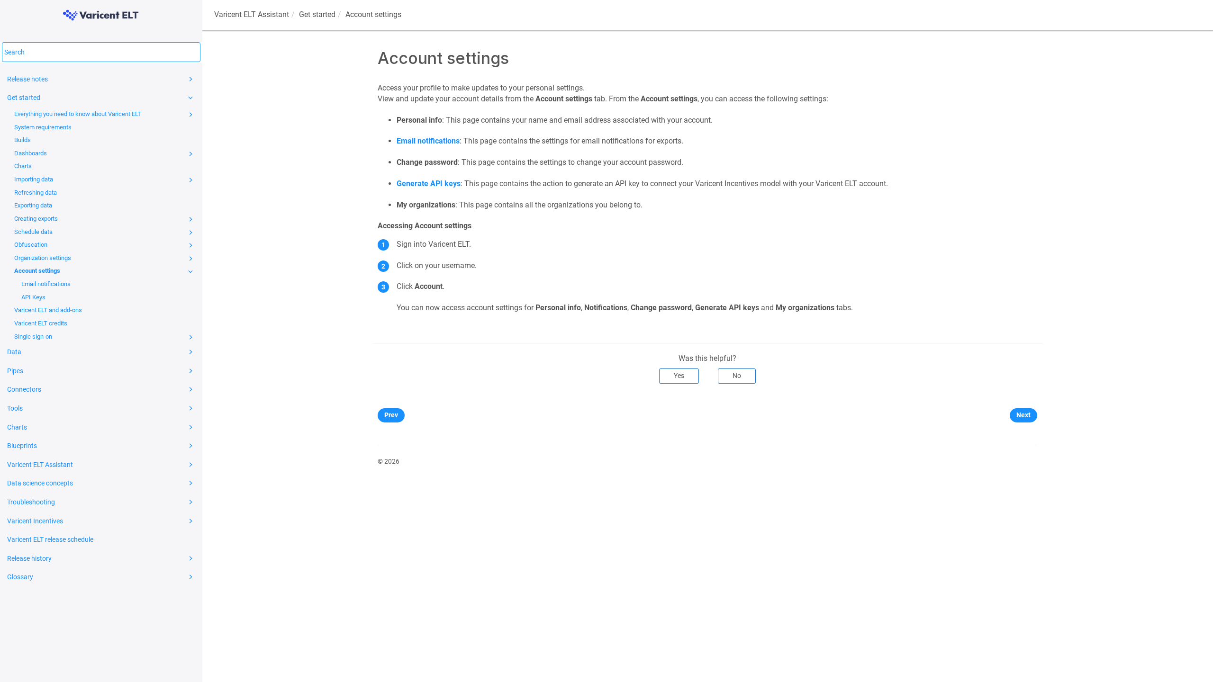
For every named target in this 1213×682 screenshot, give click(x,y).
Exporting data (33, 205)
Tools (15, 408)
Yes (679, 375)
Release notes (27, 79)
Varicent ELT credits (40, 323)
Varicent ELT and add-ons (48, 310)
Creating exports (36, 218)
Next (1023, 415)
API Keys (33, 297)
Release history (29, 558)
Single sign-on (33, 336)
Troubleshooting (31, 502)
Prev (391, 415)
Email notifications (46, 283)
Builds (22, 140)
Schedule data (33, 231)
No (737, 375)
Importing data (33, 179)
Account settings (37, 270)
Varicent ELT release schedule (50, 539)
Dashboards (30, 153)
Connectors (24, 389)
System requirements (43, 127)
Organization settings (42, 257)
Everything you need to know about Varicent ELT (77, 113)
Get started (23, 97)
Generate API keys (429, 183)
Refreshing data (35, 192)
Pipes (15, 371)
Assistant (251, 14)
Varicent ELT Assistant (40, 464)
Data (14, 352)
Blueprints (22, 445)
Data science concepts (40, 483)
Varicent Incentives (35, 521)
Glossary (20, 577)
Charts (23, 166)
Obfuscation (30, 244)
